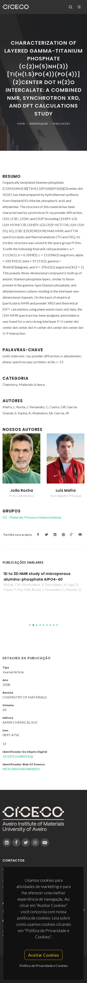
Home (21, 123)
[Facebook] (16, 842)
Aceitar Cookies (43, 954)
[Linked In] (7, 842)
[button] (30, 625)
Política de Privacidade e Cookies (43, 965)
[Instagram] (35, 842)
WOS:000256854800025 (21, 769)
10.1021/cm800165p (18, 756)
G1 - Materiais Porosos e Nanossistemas (32, 517)
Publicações (61, 123)
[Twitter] (26, 842)
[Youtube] (45, 842)
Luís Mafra (66, 490)
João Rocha (21, 490)
